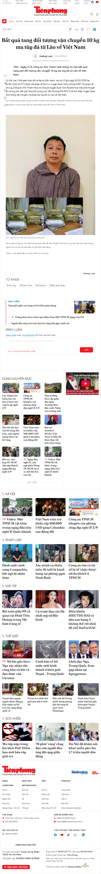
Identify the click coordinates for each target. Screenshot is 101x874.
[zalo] (77, 835)
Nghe (5, 75)
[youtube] (97, 2)
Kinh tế (19, 21)
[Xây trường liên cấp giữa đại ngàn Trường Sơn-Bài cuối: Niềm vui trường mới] (53, 388)
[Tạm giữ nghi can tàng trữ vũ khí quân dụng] (84, 307)
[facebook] (92, 2)
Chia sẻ (5, 83)
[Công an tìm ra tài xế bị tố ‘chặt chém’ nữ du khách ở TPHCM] (84, 553)
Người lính (94, 21)
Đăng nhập (11, 335)
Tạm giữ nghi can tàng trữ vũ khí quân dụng (32, 305)
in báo (82, 29)
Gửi (86, 350)
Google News (94, 29)
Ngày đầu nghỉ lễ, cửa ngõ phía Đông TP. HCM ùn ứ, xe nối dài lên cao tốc (31, 467)
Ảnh (44, 781)
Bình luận (5, 98)
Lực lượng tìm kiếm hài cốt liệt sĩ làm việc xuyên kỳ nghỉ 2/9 (10, 401)
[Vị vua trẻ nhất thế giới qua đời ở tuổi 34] (38, 689)
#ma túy (11, 285)
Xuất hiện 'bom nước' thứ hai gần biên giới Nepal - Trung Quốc (87, 703)
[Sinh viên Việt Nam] (80, 772)
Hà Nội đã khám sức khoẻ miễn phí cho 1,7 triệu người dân (83, 748)
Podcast (66, 781)
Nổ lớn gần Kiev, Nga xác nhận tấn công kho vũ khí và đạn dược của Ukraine (16, 669)
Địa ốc (38, 21)
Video (5, 781)
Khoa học (26, 803)
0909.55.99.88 (63, 818)
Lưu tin (5, 90)
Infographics (29, 785)
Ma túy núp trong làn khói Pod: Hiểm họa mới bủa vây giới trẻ (16, 750)
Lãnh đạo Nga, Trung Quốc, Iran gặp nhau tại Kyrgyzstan (81, 667)
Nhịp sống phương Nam (71, 808)
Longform (7, 785)
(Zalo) (72, 818)
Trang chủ (4, 21)
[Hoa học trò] (95, 772)
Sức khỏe (47, 21)
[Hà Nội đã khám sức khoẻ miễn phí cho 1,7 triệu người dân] (84, 732)
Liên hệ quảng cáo (63, 814)
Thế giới (56, 21)
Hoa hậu (45, 803)
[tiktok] (70, 835)
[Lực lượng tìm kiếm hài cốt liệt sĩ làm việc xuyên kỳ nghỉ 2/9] (10, 388)
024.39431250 (11, 821)
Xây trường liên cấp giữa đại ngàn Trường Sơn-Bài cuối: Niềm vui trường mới (53, 403)
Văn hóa (45, 799)
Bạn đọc (65, 803)
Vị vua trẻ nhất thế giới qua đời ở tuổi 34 (37, 701)
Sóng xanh (28, 21)
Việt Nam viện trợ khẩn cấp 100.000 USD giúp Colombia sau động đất (31, 433)
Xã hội (11, 21)
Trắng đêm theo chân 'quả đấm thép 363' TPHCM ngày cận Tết (49, 317)
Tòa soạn (7, 814)
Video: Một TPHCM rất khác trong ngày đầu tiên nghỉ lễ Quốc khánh (52, 467)
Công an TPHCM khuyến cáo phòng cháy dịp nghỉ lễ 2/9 (31, 401)
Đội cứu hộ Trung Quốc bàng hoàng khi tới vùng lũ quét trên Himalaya (62, 704)
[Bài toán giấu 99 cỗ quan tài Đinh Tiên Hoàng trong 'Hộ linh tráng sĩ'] (17, 599)
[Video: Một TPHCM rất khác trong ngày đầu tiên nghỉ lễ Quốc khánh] (53, 451)
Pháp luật (74, 21)
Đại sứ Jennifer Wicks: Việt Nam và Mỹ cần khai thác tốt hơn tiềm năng (53, 435)
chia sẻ (70, 29)
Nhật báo (27, 781)
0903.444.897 (11, 834)
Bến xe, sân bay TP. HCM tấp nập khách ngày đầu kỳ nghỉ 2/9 (10, 465)
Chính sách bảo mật (26, 845)
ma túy (69, 243)
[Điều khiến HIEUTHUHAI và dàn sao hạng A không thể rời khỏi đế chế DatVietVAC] (84, 599)
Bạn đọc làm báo (17, 867)
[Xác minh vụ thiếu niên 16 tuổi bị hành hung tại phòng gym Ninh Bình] (51, 553)
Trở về (5, 105)
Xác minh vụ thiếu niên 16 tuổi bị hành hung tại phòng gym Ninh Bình (50, 571)
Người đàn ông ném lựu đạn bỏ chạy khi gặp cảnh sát (40, 323)
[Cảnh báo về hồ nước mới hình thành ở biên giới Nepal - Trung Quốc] (51, 649)
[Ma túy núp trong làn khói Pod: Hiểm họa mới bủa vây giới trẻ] (17, 732)
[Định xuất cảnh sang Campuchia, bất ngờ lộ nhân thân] (17, 553)
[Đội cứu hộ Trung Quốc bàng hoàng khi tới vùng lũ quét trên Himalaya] (63, 689)
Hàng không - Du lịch (11, 808)
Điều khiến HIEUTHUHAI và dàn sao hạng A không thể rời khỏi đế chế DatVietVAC (82, 619)
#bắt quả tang (57, 285)
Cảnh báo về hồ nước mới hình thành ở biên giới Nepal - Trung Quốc (50, 667)
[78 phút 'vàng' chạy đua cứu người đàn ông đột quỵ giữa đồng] (51, 732)
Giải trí (10, 586)
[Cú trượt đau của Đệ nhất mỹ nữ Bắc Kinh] (51, 599)
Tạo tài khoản (28, 335)
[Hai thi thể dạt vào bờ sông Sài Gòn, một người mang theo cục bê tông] (10, 420)
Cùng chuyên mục (17, 379)
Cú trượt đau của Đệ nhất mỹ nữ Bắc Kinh (50, 615)
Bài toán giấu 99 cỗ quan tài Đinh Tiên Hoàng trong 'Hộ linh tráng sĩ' (16, 617)
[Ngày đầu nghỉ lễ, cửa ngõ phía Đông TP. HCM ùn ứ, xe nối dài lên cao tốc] (31, 451)
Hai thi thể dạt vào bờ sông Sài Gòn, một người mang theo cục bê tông (10, 433)
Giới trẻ (65, 21)
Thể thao (84, 21)
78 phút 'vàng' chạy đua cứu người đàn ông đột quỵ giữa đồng (49, 750)
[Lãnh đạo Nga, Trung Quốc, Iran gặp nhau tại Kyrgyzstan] (84, 649)
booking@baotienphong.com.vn (70, 821)
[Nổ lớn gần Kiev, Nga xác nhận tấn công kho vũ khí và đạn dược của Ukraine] (17, 649)
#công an (41, 285)
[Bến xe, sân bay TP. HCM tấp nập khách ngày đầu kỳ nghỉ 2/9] (10, 451)
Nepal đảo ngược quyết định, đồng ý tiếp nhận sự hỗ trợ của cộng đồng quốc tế (12, 704)
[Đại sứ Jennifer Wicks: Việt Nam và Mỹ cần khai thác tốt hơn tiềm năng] (53, 420)
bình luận (88, 29)
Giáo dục (6, 803)
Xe (23, 799)
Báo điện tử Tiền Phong (50, 11)
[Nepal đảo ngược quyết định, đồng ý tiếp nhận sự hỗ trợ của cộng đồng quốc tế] (12, 689)
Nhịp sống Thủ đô (49, 808)
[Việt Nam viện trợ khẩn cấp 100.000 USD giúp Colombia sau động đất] (31, 420)
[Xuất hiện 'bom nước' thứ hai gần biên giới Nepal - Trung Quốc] (88, 689)
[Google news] (84, 835)
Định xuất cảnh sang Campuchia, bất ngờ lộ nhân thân (14, 571)
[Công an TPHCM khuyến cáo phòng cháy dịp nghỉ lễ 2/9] (31, 388)
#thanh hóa (26, 285)
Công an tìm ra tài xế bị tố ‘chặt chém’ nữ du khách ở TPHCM (82, 571)
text (76, 29)
